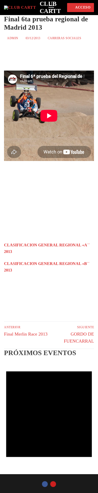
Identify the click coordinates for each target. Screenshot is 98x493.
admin (12, 38)
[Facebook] (45, 484)
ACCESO (82, 7)
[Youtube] (53, 484)
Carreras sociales (64, 38)
